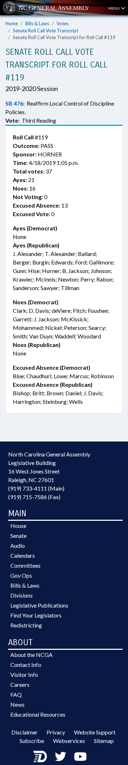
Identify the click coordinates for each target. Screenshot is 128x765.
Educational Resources (37, 714)
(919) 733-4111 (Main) (36, 488)
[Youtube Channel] (80, 756)
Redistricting (26, 625)
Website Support (95, 732)
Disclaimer (24, 732)
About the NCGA (31, 654)
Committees (25, 565)
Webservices (69, 740)
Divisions (21, 595)
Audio (17, 545)
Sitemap (104, 740)
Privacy (56, 732)
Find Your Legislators (36, 615)
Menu (114, 8)
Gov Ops (21, 575)
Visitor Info (24, 674)
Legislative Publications (39, 605)
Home (11, 23)
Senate (18, 535)
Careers (20, 684)
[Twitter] (60, 756)
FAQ (16, 694)
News (17, 704)
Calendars (22, 555)
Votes (63, 23)
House (18, 525)
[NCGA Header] (53, 8)
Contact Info (25, 664)
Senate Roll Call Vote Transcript (45, 30)
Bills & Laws (37, 23)
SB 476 (14, 103)
